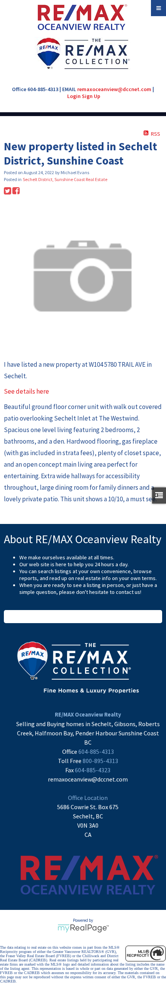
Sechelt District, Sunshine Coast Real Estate (65, 179)
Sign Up (91, 96)
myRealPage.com (83, 928)
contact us (128, 592)
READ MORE (83, 616)
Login (74, 96)
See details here (26, 391)
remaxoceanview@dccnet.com (114, 89)
